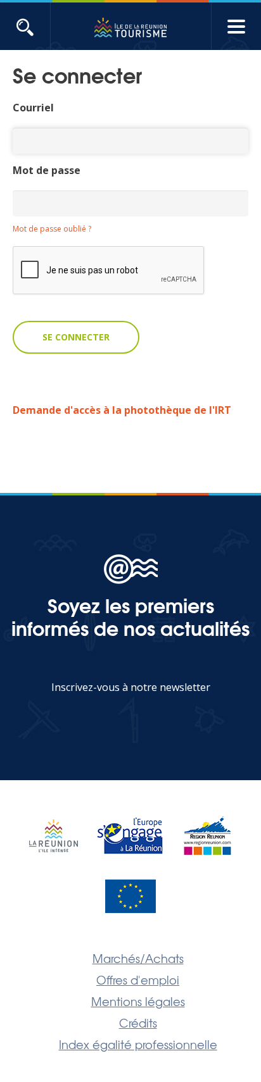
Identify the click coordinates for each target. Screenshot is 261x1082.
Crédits (138, 1022)
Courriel (33, 108)
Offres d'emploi (137, 979)
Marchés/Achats (138, 958)
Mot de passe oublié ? (52, 228)
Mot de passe (46, 170)
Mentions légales (138, 1001)
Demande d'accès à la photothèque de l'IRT (122, 410)
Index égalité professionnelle (138, 1044)
